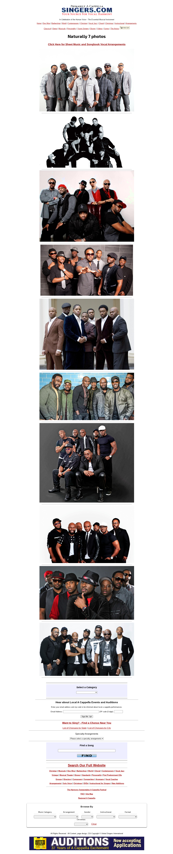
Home (39, 23)
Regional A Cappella (86, 798)
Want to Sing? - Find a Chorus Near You (86, 722)
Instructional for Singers (100, 783)
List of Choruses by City (99, 728)
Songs (106, 29)
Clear (94, 824)
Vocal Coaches (112, 779)
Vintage (55, 775)
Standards (86, 775)
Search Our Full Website (87, 765)
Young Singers (83, 29)
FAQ (82, 794)
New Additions (118, 783)
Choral (101, 23)
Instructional (119, 23)
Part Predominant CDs (112, 775)
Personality (71, 29)
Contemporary (73, 23)
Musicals (62, 29)
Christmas (109, 23)
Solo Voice (67, 783)
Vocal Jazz (93, 23)
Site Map (89, 794)
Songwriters (89, 779)
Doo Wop (46, 23)
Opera (54, 29)
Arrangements (131, 23)
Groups (59, 779)
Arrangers (100, 779)
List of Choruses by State (74, 728)
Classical (47, 29)
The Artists (115, 29)
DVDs (86, 783)
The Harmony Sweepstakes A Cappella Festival (86, 790)
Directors (67, 779)
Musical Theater (66, 775)
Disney (93, 29)
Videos (100, 29)
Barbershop (55, 23)
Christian (83, 23)
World (64, 23)
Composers (77, 779)
